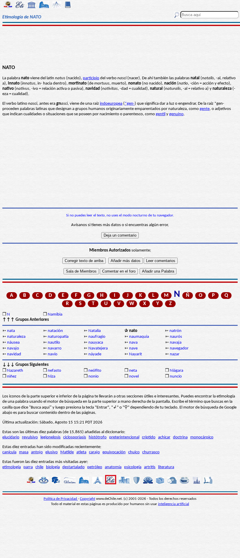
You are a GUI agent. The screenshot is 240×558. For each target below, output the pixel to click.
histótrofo (98, 437)
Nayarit (135, 354)
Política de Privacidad (61, 499)
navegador (179, 348)
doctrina (180, 437)
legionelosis (50, 437)
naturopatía (58, 337)
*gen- (130, 103)
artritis (149, 467)
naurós (176, 337)
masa (23, 452)
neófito (94, 370)
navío (52, 354)
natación (55, 331)
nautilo (54, 342)
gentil (160, 114)
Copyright (87, 499)
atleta (81, 452)
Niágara (176, 370)
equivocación (114, 452)
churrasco (151, 452)
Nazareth (15, 370)
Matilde (67, 452)
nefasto (54, 370)
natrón (175, 331)
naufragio (96, 337)
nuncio (176, 376)
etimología (11, 467)
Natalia (94, 331)
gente (205, 109)
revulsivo (30, 437)
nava (133, 342)
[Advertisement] (120, 44)
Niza (51, 376)
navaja (175, 342)
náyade (94, 354)
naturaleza (16, 337)
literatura (166, 467)
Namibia (55, 314)
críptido (148, 437)
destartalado (73, 467)
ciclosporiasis (74, 437)
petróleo (94, 467)
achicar (164, 437)
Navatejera (98, 348)
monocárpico (201, 437)
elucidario (10, 437)
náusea (13, 342)
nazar (174, 354)
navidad (14, 354)
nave (133, 348)
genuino (176, 114)
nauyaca (95, 342)
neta (133, 370)
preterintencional (124, 437)
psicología (132, 467)
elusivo (51, 452)
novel (134, 376)
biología (53, 467)
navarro (54, 348)
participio (91, 78)
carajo (94, 452)
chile (39, 467)
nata (11, 331)
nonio (93, 376)
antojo (37, 452)
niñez (11, 376)
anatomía (113, 467)
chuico (134, 452)
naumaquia (139, 337)
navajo (13, 348)
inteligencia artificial (173, 504)
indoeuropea (111, 103)
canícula (9, 452)
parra (28, 467)
